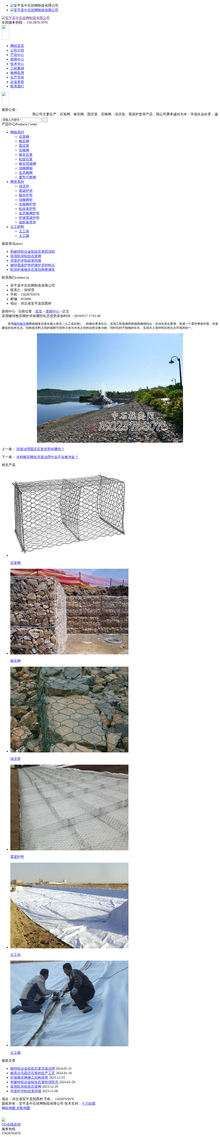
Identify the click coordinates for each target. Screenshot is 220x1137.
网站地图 (9, 1108)
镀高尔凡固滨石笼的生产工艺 (32, 1073)
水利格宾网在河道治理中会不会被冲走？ (47, 457)
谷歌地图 (23, 1108)
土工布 (24, 231)
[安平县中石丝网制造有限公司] (34, 10)
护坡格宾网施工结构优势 (29, 1077)
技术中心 (17, 64)
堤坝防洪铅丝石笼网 (25, 256)
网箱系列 (17, 132)
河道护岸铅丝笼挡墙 (25, 260)
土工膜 (24, 236)
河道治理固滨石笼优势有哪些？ (40, 449)
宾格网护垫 (27, 204)
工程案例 (17, 68)
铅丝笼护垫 (27, 209)
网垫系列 (17, 181)
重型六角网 (27, 177)
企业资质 (17, 82)
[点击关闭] (2, 1116)
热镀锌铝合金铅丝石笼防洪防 (32, 251)
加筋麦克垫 (27, 222)
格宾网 (24, 141)
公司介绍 (17, 50)
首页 (38, 311)
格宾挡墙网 (27, 163)
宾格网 (24, 150)
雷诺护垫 (26, 191)
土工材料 (17, 227)
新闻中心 (17, 59)
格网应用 (17, 73)
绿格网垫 (26, 200)
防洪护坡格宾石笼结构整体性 (32, 269)
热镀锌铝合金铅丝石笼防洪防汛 (34, 1082)
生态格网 (26, 172)
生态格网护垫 (29, 213)
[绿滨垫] (69, 751)
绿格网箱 (26, 168)
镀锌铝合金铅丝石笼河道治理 (32, 1068)
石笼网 (24, 136)
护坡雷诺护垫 (29, 218)
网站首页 (17, 46)
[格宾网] (69, 653)
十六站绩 (88, 1103)
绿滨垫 (24, 186)
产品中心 (17, 55)
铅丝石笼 (26, 159)
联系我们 (17, 86)
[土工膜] (69, 1045)
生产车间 (17, 77)
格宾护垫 (26, 195)
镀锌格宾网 (21, 323)
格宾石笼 (26, 154)
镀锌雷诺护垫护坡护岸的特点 (32, 265)
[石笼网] (69, 555)
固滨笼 (24, 145)
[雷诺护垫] (69, 849)
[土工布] (69, 947)
